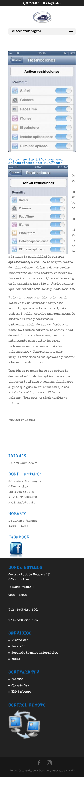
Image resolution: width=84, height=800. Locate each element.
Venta (15, 659)
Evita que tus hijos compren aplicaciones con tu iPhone (36, 161)
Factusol (18, 679)
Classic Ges (20, 685)
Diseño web (19, 640)
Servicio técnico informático (34, 652)
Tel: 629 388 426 (23, 620)
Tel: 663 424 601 (23, 610)
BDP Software (21, 691)
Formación (19, 646)
